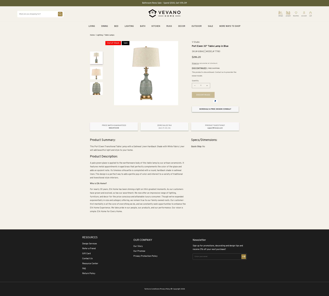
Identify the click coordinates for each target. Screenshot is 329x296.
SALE (210, 26)
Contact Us (87, 258)
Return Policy (88, 273)
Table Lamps (109, 35)
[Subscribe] (243, 256)
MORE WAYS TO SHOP (229, 26)
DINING (104, 26)
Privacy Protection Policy (145, 256)
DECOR (181, 26)
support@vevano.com (215, 128)
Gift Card (86, 253)
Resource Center (90, 263)
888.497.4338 (114, 128)
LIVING (92, 26)
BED (116, 26)
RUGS (169, 26)
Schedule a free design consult (215, 109)
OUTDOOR (196, 26)
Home (92, 35)
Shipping (195, 63)
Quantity (195, 81)
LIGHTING (129, 26)
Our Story (138, 246)
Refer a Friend (89, 248)
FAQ (84, 268)
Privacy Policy (165, 289)
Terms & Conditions (151, 289)
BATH (142, 26)
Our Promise (139, 251)
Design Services (89, 243)
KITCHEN (156, 26)
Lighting (99, 35)
